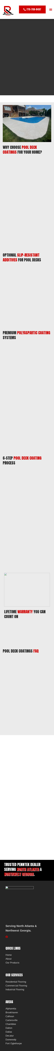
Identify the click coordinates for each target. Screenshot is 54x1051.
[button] (50, 9)
